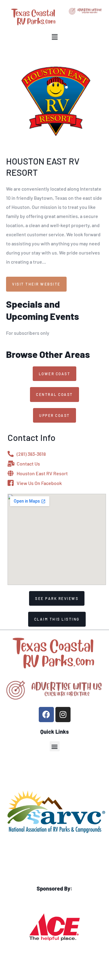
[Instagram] (63, 714)
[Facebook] (46, 714)
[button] (54, 37)
